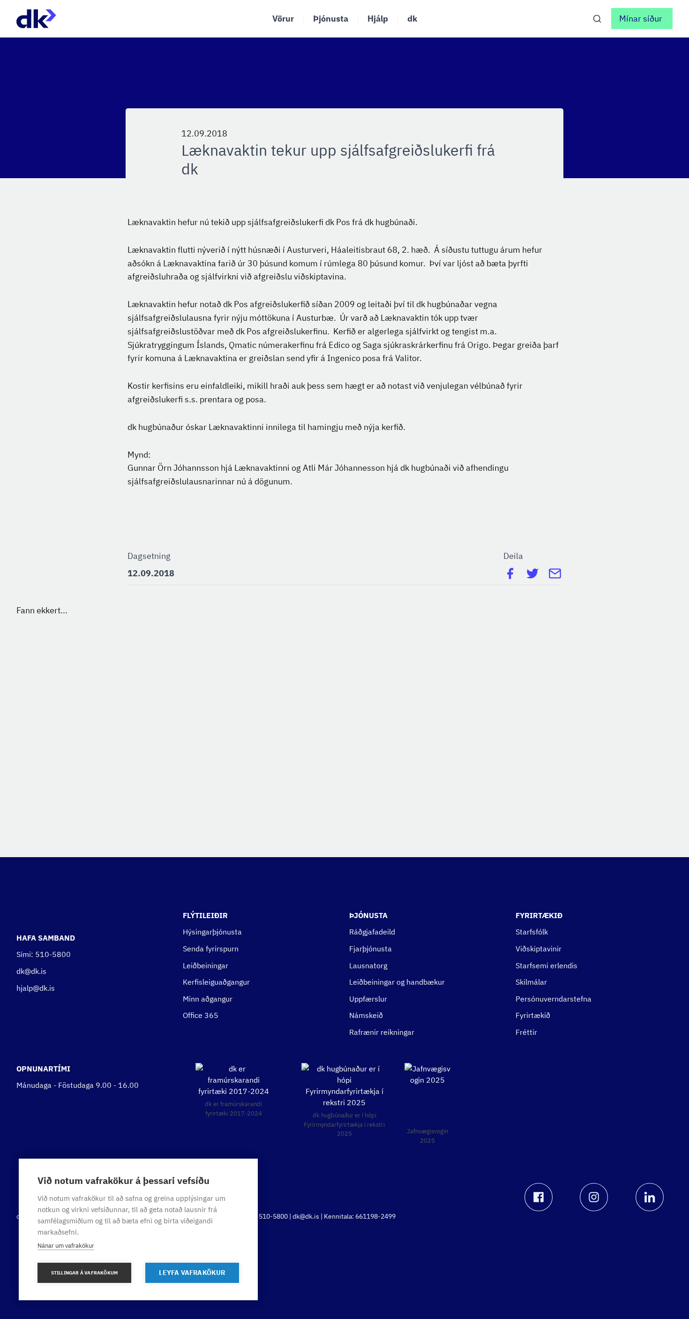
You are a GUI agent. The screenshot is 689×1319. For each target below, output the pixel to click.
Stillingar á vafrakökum (84, 1273)
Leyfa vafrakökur (192, 1272)
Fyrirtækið (533, 1015)
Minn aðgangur (207, 998)
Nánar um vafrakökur (65, 1246)
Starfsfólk (532, 931)
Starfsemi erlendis (546, 965)
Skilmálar (531, 982)
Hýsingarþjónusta (212, 931)
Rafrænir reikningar (381, 1032)
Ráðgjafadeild (372, 931)
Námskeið (366, 1015)
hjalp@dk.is (35, 988)
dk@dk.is (31, 971)
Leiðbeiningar (205, 965)
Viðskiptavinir (539, 948)
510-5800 (53, 954)
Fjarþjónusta (370, 948)
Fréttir (526, 1032)
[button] (642, 18)
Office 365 (200, 1015)
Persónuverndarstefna (554, 998)
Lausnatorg (368, 965)
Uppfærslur (368, 998)
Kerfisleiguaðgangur (216, 982)
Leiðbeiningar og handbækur (397, 982)
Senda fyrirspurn (211, 948)
